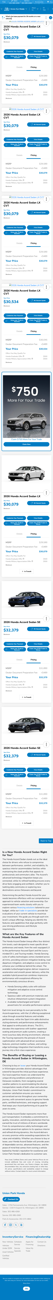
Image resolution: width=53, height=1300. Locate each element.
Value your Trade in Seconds (16, 57)
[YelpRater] (21, 1225)
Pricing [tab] (34, 67)
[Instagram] (10, 1225)
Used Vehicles (8, 1252)
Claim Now (26, 444)
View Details (38, 51)
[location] (48, 2)
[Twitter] (15, 1225)
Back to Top (46, 840)
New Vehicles (7, 1242)
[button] (46, 23)
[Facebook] (5, 1225)
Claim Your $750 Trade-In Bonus (38, 57)
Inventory (8, 1237)
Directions (41, 1245)
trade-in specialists (28, 910)
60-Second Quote (40, 36)
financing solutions (26, 907)
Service (18, 1237)
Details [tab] (19, 67)
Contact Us (12, 1199)
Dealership (44, 1237)
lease (22, 1065)
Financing (31, 1237)
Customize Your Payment (15, 51)
